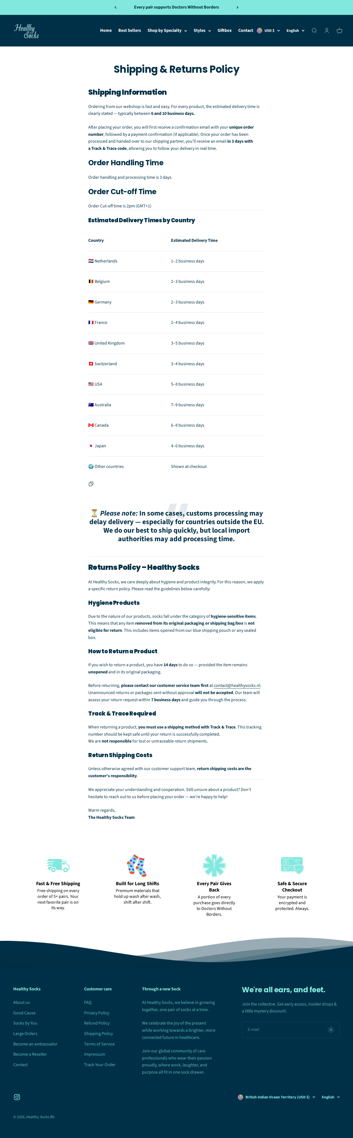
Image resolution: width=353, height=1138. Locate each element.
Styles (199, 30)
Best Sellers (129, 30)
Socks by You (25, 1023)
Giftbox (225, 30)
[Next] (238, 7)
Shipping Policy (98, 1034)
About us (21, 1002)
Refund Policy (96, 1023)
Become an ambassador (35, 1044)
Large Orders (25, 1034)
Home (106, 30)
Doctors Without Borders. (216, 911)
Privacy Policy (96, 1013)
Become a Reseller (30, 1054)
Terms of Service (99, 1044)
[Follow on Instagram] (17, 1097)
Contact (245, 30)
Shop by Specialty (164, 30)
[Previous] (115, 7)
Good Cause (24, 1013)
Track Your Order (100, 1065)
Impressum (94, 1054)
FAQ (88, 1002)
